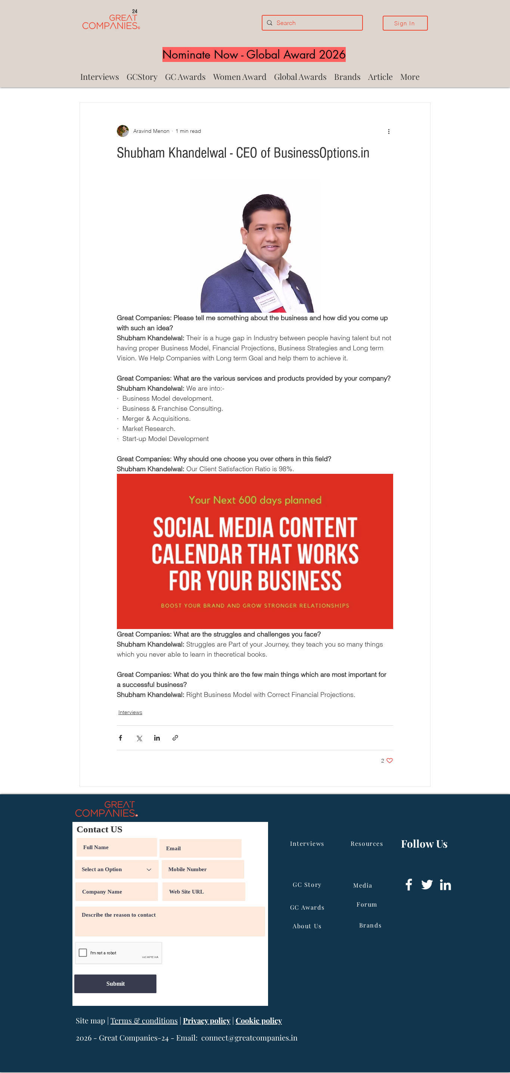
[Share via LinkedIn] (157, 737)
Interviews (130, 712)
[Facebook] (409, 884)
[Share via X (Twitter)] (138, 737)
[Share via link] (175, 737)
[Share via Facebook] (120, 737)
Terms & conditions (144, 1020)
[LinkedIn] (445, 884)
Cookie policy (259, 1020)
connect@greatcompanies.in (249, 1037)
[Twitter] (427, 884)
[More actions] (388, 130)
